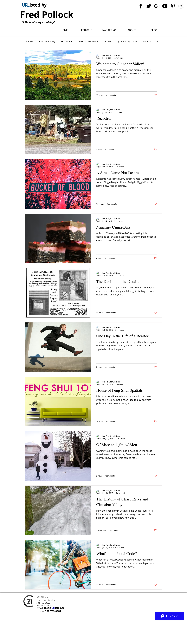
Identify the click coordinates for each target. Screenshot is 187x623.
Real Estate (66, 41)
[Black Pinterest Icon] (173, 6)
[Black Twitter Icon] (149, 6)
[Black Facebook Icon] (141, 6)
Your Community (47, 41)
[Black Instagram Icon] (181, 6)
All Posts (29, 41)
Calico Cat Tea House (88, 41)
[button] (86, 30)
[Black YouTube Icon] (165, 6)
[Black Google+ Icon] (157, 6)
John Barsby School (127, 41)
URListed (108, 41)
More (145, 41)
